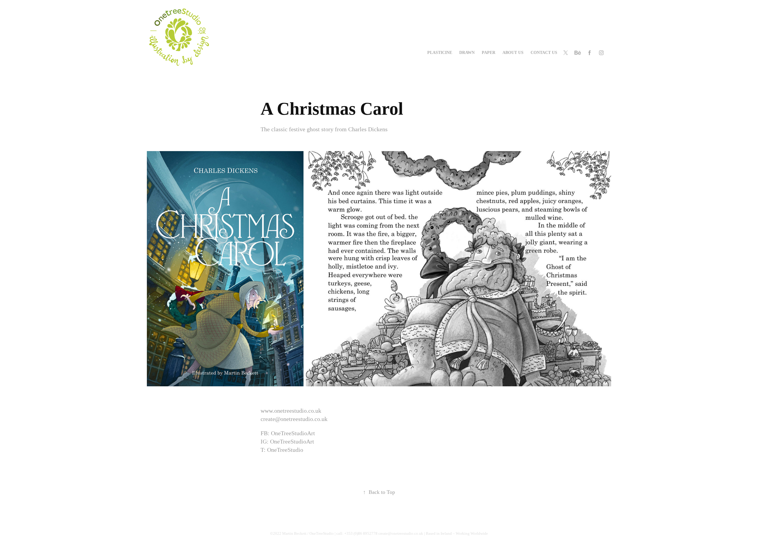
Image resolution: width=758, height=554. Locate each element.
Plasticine (439, 52)
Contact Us (544, 52)
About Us (512, 52)
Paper (488, 52)
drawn (467, 52)
